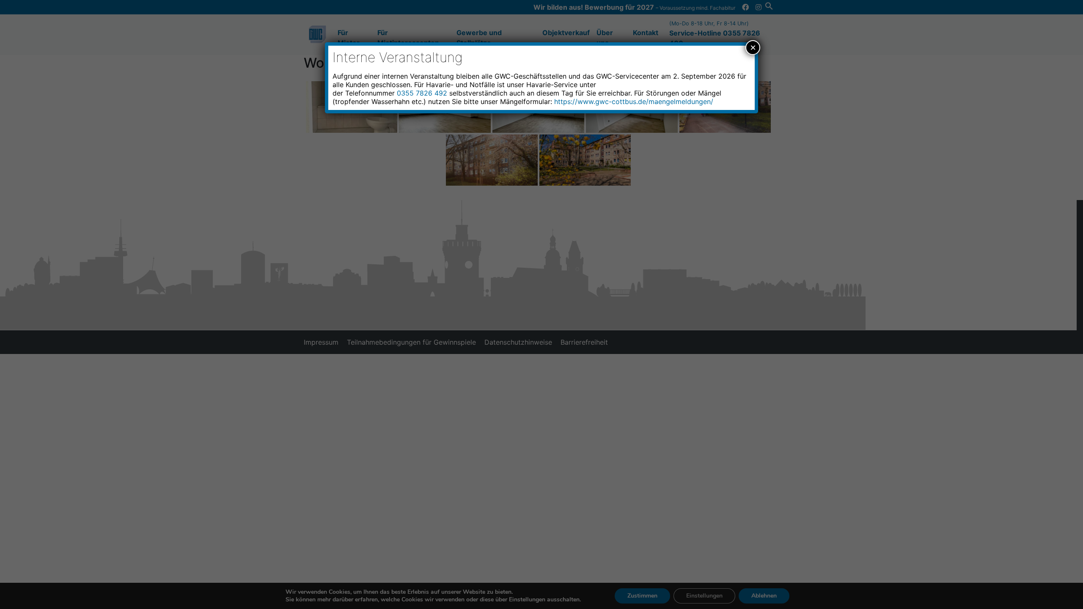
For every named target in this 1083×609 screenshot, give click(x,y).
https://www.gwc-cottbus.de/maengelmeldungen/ (633, 101)
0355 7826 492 (422, 93)
